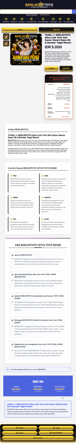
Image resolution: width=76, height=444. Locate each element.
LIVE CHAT (39, 438)
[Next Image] (40, 49)
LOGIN (19, 30)
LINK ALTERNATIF (57, 433)
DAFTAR (56, 30)
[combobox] (36, 12)
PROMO (21, 427)
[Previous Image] (11, 49)
